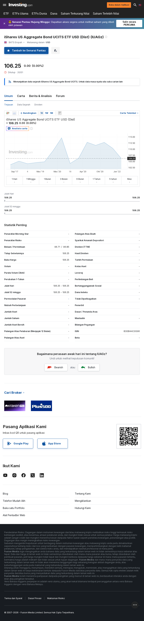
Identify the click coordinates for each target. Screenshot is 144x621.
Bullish (91, 367)
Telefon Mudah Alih (14, 500)
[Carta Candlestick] (8, 113)
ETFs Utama (20, 13)
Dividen (38, 104)
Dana (53, 13)
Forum (60, 96)
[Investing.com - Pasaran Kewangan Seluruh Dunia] (20, 5)
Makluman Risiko (56, 598)
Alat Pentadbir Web (14, 515)
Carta (21, 96)
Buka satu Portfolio (14, 507)
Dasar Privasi (34, 598)
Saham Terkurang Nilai (75, 13)
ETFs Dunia (39, 13)
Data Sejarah (23, 104)
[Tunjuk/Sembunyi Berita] (60, 113)
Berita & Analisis (40, 96)
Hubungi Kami (83, 507)
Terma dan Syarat (13, 598)
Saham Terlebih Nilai (106, 13)
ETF (6, 13)
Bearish (58, 367)
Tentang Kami (83, 493)
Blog (5, 493)
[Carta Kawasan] (14, 113)
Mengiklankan (83, 500)
